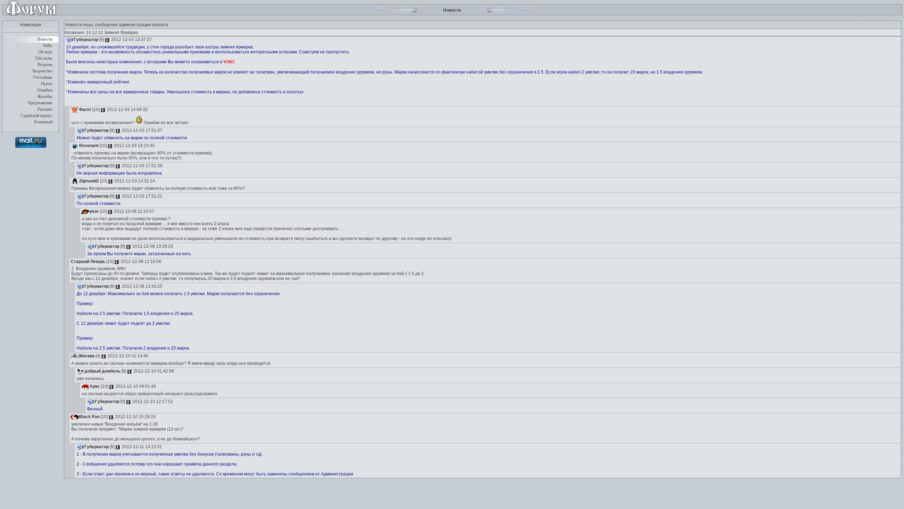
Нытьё (46, 83)
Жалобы (44, 96)
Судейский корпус (36, 115)
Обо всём (43, 58)
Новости (44, 39)
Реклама (44, 109)
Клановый (43, 121)
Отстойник (42, 77)
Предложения (40, 102)
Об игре (45, 51)
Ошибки (44, 90)
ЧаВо (47, 45)
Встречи (45, 64)
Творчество (42, 71)
